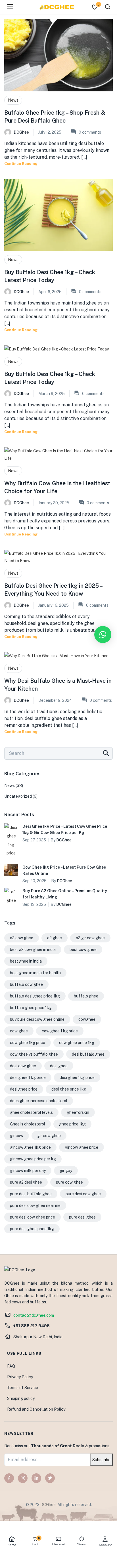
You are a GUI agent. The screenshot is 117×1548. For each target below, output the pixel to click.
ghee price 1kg (72, 1124)
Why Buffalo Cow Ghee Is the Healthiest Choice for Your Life (57, 487)
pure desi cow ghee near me (35, 1205)
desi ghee (59, 1066)
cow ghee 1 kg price (60, 1031)
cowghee (86, 1019)
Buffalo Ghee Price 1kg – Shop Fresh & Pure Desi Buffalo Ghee (54, 116)
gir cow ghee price (81, 1147)
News (13, 100)
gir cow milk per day (28, 1170)
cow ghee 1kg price (27, 1042)
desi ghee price (23, 1089)
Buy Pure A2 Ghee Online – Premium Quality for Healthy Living (64, 894)
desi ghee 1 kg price (28, 1077)
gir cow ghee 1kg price (30, 1147)
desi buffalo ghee (88, 1054)
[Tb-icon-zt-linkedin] (36, 1478)
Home (11, 1545)
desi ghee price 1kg (68, 1089)
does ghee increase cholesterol (38, 1100)
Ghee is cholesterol (27, 1124)
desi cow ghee (23, 1066)
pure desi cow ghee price (32, 1217)
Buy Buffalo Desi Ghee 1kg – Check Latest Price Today (49, 276)
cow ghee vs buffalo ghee (34, 1054)
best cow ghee (83, 949)
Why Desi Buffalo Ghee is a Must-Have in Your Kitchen (58, 684)
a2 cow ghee (21, 938)
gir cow (16, 1135)
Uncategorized (18, 796)
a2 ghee (54, 938)
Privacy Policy (20, 1377)
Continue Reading (20, 163)
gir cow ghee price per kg (33, 1159)
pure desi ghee (82, 1217)
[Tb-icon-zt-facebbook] (9, 1478)
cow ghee (19, 1031)
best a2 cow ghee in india (33, 949)
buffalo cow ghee (26, 984)
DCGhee (21, 132)
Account (105, 1545)
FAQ (11, 1366)
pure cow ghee (69, 1182)
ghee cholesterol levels (31, 1112)
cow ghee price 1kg (76, 1042)
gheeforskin (78, 1112)
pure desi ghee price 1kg (32, 1228)
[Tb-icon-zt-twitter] (50, 1478)
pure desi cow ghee (83, 1194)
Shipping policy (21, 1398)
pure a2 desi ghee (26, 1182)
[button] (102, 634)
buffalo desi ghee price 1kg (35, 996)
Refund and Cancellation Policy (36, 1409)
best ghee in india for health (35, 973)
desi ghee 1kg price (77, 1077)
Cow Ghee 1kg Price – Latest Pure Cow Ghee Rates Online (64, 870)
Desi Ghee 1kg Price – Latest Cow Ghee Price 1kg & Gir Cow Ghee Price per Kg (64, 829)
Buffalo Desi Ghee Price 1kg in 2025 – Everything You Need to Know (53, 589)
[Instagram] (23, 1478)
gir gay (66, 1170)
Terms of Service (22, 1387)
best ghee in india (26, 961)
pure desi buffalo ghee (31, 1194)
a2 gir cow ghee (90, 938)
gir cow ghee (49, 1135)
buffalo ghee (86, 996)
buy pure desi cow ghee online (37, 1019)
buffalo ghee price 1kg (31, 1007)
